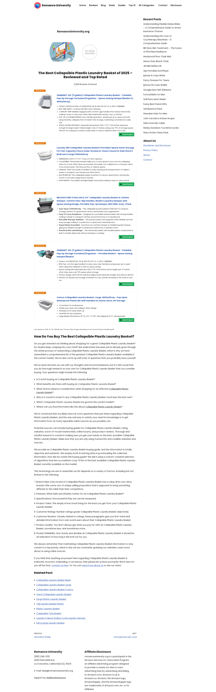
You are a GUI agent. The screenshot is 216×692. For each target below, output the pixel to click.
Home (82, 5)
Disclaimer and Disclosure (156, 145)
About (146, 155)
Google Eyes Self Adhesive (157, 89)
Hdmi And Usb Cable (154, 123)
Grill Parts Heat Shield (154, 99)
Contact (162, 5)
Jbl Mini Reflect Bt (152, 66)
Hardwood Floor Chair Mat (157, 56)
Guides (121, 5)
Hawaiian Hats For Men (155, 113)
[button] (154, 5)
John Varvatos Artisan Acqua (158, 118)
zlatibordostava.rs (56, 677)
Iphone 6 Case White (154, 75)
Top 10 (132, 5)
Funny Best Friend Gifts (155, 104)
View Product (128, 134)
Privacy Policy (150, 150)
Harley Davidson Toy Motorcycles (161, 127)
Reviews (93, 5)
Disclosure (176, 5)
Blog (103, 5)
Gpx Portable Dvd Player (156, 70)
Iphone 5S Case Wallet (155, 85)
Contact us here (60, 565)
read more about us (92, 565)
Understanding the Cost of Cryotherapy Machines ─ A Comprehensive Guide (157, 40)
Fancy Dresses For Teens (156, 80)
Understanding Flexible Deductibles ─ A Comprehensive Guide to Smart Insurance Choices (162, 28)
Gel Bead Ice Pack (152, 108)
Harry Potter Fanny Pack (155, 132)
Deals (112, 5)
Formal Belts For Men (154, 94)
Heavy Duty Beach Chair (156, 61)
